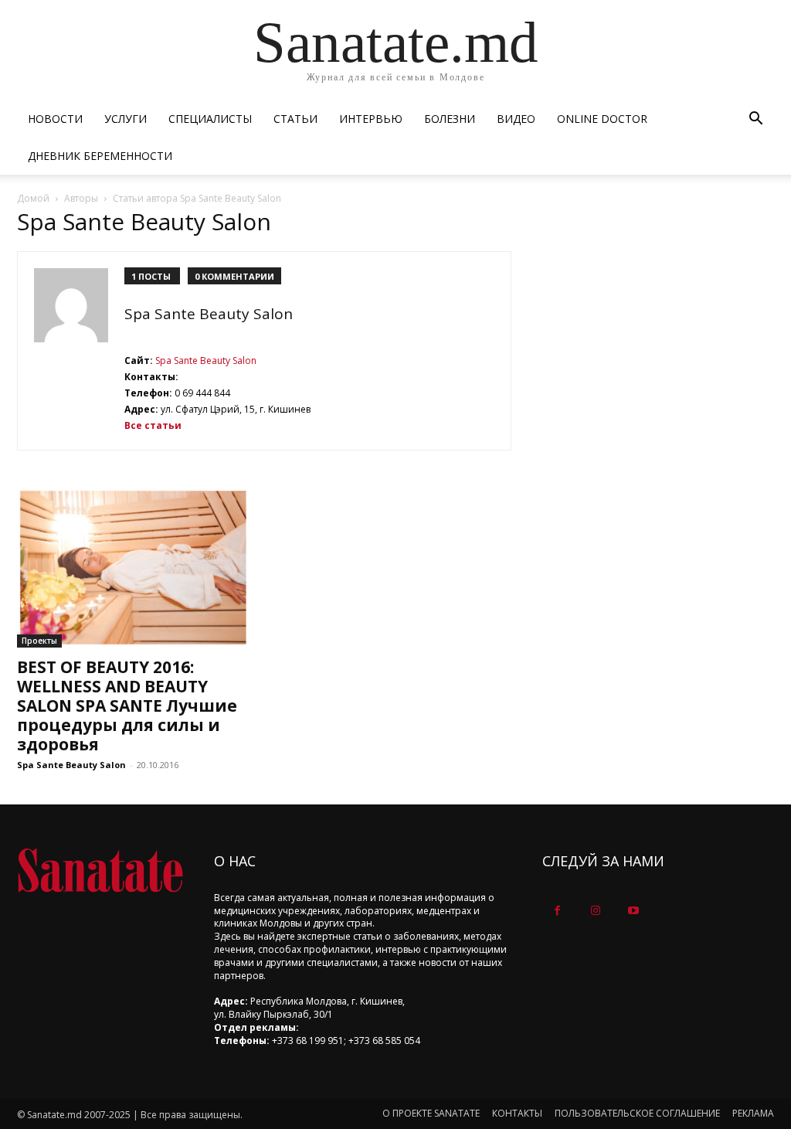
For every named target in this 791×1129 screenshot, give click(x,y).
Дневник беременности (100, 155)
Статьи (295, 118)
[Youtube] (633, 911)
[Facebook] (557, 911)
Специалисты (210, 118)
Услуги (125, 118)
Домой (33, 198)
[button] (755, 120)
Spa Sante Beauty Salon (204, 360)
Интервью (370, 118)
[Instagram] (595, 911)
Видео (516, 118)
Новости (55, 118)
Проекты (39, 640)
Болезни (449, 118)
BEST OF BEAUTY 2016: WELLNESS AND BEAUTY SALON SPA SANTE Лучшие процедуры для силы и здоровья (127, 705)
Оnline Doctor (602, 118)
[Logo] (100, 870)
